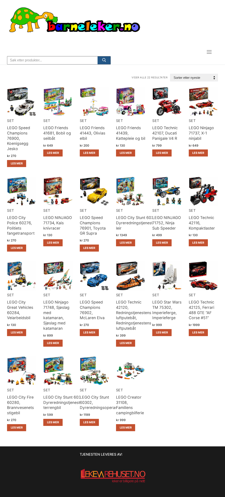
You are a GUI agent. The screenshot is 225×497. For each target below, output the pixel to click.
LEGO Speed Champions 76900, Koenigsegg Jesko (18, 138)
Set (10, 120)
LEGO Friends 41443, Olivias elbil (92, 133)
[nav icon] (209, 52)
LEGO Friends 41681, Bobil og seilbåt (57, 133)
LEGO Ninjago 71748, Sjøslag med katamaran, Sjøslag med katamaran (56, 315)
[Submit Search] (104, 61)
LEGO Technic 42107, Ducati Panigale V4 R (165, 133)
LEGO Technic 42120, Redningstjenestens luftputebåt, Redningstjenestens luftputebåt (133, 315)
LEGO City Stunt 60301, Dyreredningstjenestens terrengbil (64, 402)
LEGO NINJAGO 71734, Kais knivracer (57, 222)
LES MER (17, 163)
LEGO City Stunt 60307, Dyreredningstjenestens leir (137, 222)
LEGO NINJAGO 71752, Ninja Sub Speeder (166, 222)
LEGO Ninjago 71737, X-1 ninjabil (201, 133)
